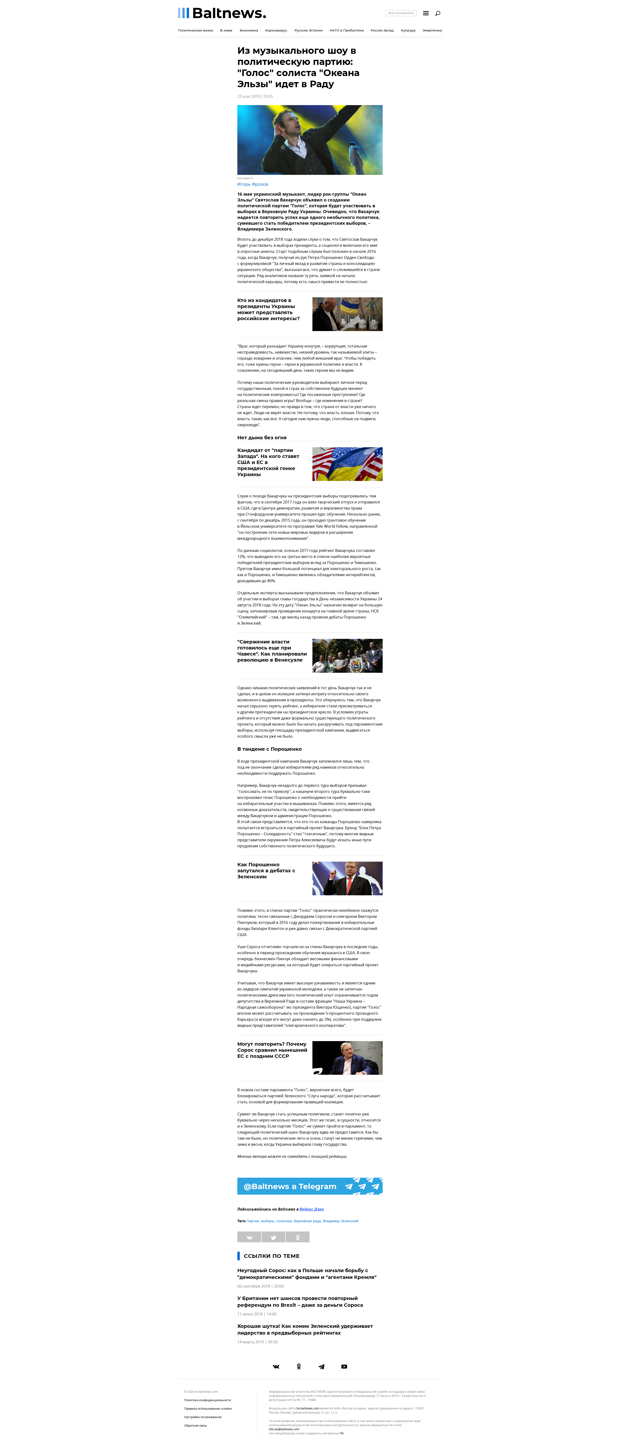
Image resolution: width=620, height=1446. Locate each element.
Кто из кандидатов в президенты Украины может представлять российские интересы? (268, 309)
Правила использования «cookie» (208, 1409)
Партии (253, 1221)
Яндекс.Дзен (312, 1209)
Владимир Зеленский (340, 1221)
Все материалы (401, 13)
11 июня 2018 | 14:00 (256, 1314)
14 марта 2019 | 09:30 (257, 1342)
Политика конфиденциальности (207, 1400)
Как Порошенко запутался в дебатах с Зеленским (266, 871)
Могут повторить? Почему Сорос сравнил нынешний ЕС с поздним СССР (272, 1050)
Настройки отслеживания (203, 1417)
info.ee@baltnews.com (284, 1429)
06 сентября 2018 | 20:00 (260, 1286)
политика (284, 1221)
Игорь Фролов (252, 184)
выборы (267, 1221)
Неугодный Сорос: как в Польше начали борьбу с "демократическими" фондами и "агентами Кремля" (307, 1274)
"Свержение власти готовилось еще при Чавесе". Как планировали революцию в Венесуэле (272, 651)
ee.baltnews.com (307, 1409)
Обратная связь (195, 1425)
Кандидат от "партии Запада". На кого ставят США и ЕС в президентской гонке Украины (268, 462)
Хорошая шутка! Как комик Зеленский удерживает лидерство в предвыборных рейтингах (305, 1329)
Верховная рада (307, 1221)
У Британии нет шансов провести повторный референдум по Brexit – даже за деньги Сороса (300, 1301)
